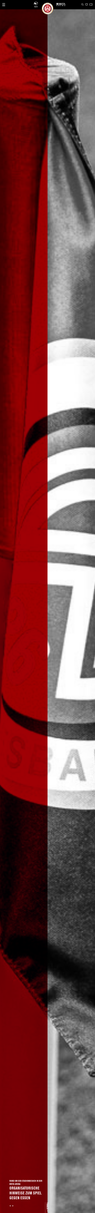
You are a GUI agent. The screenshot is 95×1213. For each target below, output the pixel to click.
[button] (3, 4)
